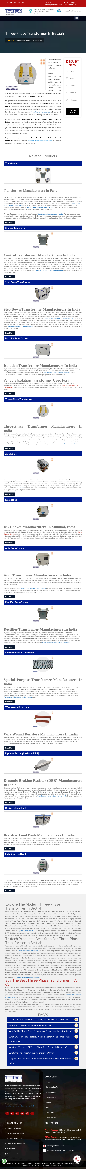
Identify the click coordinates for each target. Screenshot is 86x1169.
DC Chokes (20, 488)
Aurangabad (28, 977)
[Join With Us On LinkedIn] (11, 3)
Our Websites (51, 1118)
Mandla (68, 995)
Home (11, 40)
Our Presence (51, 1097)
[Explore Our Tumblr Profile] (27, 3)
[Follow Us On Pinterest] (15, 3)
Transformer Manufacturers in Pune (56, 373)
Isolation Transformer (14, 1138)
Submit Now (72, 112)
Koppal (35, 931)
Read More (9, 222)
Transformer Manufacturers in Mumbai (58, 318)
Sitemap (49, 1102)
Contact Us (50, 1112)
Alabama (34, 951)
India (28, 951)
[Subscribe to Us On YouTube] (19, 3)
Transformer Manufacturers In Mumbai (56, 642)
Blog (48, 1107)
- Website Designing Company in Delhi (48, 1165)
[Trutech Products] (13, 12)
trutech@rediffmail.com (53, 5)
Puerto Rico (12, 997)
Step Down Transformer (15, 1133)
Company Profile (52, 1087)
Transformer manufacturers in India (33, 588)
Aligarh (20, 931)
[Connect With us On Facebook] (7, 3)
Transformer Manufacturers (41, 112)
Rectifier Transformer (14, 1154)
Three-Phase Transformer (16, 1143)
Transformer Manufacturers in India (49, 270)
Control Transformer (14, 1128)
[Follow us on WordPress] (23, 3)
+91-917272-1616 (67, 1150)
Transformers (51, 1092)
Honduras (28, 931)
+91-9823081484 (70, 5)
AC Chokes (11, 1149)
